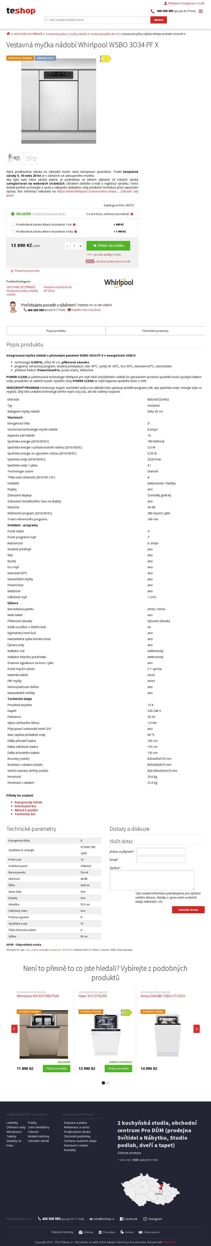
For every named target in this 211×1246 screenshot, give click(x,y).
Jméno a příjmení (122, 852)
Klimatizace (14, 1132)
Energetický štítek (28, 802)
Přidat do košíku (111, 245)
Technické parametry (155, 331)
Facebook (130, 1219)
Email (114, 860)
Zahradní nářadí (38, 1141)
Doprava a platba (75, 1123)
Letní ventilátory (38, 1127)
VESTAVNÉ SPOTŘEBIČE (28, 34)
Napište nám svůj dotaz (86, 310)
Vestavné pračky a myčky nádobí (66, 34)
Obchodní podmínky (77, 1136)
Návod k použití (26, 810)
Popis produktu (56, 331)
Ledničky (12, 1123)
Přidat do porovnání (27, 271)
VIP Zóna (49, 291)
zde (160, 901)
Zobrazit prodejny (129, 1153)
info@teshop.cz (104, 1219)
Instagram (155, 1219)
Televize (33, 1132)
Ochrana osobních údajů (80, 1141)
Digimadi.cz (169, 1242)
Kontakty (70, 1150)
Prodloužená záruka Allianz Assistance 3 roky (44, 231)
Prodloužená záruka (77, 1132)
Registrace (189, 3)
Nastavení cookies (76, 1145)
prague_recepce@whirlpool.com (46, 949)
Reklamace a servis (76, 1127)
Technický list (25, 814)
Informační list (25, 806)
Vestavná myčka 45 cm (104, 34)
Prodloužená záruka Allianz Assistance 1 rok (44, 224)
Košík (201, 3)
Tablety (11, 1136)
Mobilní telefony (38, 1136)
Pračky (32, 1123)
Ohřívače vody (16, 1127)
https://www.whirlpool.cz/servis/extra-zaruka (86, 191)
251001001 (67, 949)
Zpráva (115, 868)
